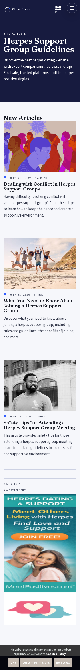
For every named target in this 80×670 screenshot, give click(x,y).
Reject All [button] (63, 663)
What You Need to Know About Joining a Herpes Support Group (39, 305)
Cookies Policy (56, 654)
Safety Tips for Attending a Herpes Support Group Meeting (39, 425)
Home (58, 10)
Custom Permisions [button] (36, 663)
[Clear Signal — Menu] (72, 8)
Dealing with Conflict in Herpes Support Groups (39, 186)
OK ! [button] (13, 663)
